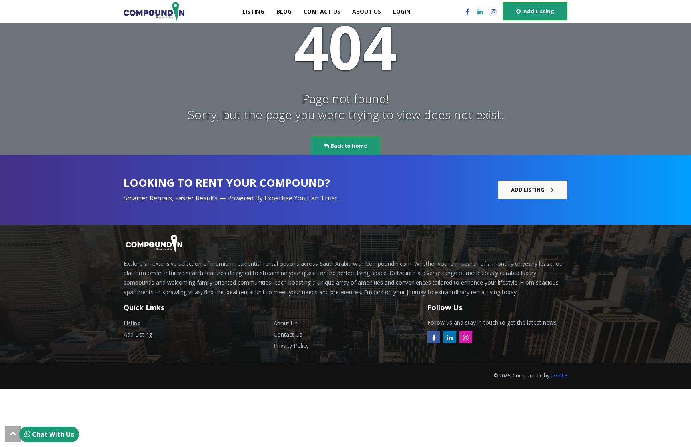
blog (284, 11)
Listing (132, 323)
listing (253, 11)
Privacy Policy (291, 345)
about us (366, 11)
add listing (538, 11)
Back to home (348, 145)
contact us (322, 11)
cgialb (559, 375)
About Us (286, 323)
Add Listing (138, 334)
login (402, 11)
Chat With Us (52, 434)
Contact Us (288, 334)
